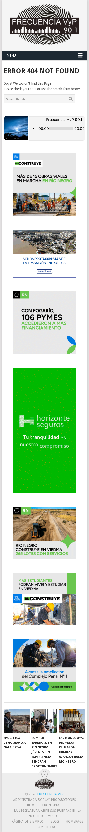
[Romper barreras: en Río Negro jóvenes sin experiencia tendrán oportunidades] (44, 721)
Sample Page (47, 827)
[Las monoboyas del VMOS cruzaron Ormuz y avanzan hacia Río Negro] (72, 721)
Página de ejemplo (27, 821)
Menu (11, 55)
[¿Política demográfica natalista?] (16, 721)
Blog (31, 805)
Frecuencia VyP (50, 794)
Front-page (52, 805)
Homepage (75, 821)
